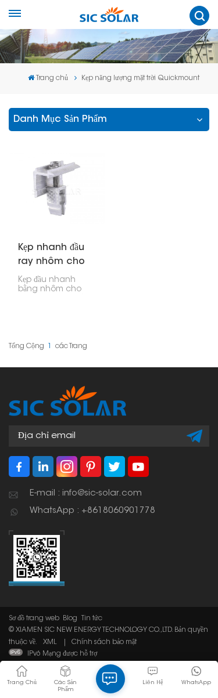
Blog (70, 618)
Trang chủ (52, 78)
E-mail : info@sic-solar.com (86, 493)
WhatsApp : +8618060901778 (92, 511)
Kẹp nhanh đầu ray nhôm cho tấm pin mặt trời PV (54, 256)
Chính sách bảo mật (104, 642)
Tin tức (91, 618)
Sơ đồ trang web (34, 618)
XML (49, 642)
